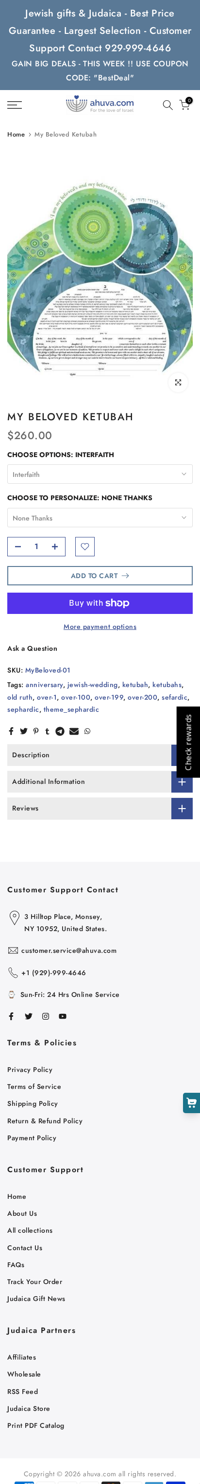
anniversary (44, 684)
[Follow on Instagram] (45, 1016)
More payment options (100, 626)
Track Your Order (34, 1281)
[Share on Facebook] (11, 731)
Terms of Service (34, 1086)
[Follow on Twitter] (29, 1016)
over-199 (109, 697)
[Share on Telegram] (60, 731)
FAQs (15, 1265)
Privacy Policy (29, 1069)
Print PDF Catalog (36, 1425)
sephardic (23, 709)
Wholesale (24, 1374)
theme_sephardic (72, 709)
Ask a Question (32, 648)
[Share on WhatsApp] (87, 731)
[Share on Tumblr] (47, 731)
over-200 (142, 697)
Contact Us (24, 1248)
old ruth (20, 697)
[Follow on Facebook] (11, 1016)
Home (16, 134)
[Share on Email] (74, 731)
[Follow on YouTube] (63, 1016)
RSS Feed (22, 1391)
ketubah (135, 684)
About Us (22, 1213)
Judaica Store (28, 1408)
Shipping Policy (32, 1103)
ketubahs (167, 684)
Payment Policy (31, 1138)
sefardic (174, 697)
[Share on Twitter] (24, 731)
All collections (30, 1230)
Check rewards (188, 742)
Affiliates (21, 1357)
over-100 (75, 697)
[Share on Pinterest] (36, 731)
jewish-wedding (92, 684)
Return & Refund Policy (45, 1121)
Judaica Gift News (36, 1298)
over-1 (47, 697)
